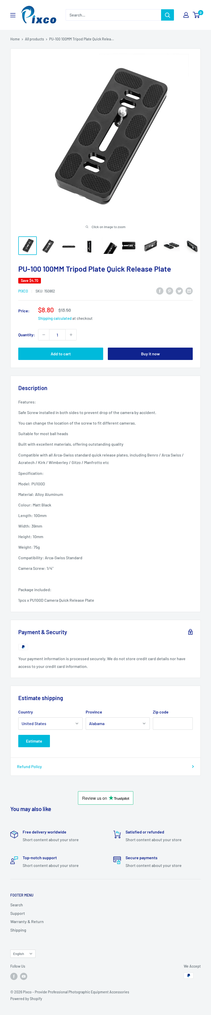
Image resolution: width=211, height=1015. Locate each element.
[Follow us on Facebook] (13, 976)
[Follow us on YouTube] (23, 976)
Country (25, 711)
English (18, 953)
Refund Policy (29, 766)
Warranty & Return (27, 921)
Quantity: (26, 334)
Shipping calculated (55, 318)
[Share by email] (189, 291)
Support (17, 913)
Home (15, 39)
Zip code (161, 711)
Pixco (23, 291)
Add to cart (61, 353)
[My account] (186, 15)
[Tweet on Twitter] (179, 291)
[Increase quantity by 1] (71, 334)
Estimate (34, 740)
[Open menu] (12, 15)
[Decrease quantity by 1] (43, 334)
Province (94, 711)
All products (34, 39)
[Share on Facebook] (159, 291)
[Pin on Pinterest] (169, 291)
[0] (196, 15)
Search (16, 904)
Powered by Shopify (26, 998)
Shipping (18, 929)
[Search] (167, 15)
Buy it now (150, 353)
